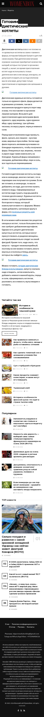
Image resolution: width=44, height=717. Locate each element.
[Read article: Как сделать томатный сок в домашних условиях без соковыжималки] (7, 355)
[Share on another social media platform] (39, 41)
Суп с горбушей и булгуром (26, 366)
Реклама (21, 627)
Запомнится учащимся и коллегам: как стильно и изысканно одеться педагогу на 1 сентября (27, 422)
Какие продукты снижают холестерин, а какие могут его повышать (26, 377)
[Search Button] (41, 3)
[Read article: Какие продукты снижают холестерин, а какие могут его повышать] (7, 377)
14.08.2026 (19, 405)
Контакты (30, 627)
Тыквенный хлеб (21, 388)
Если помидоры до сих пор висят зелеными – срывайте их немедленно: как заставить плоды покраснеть (27, 486)
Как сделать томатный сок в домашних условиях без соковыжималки (27, 355)
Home (4, 10)
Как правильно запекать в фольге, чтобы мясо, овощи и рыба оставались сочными (27, 342)
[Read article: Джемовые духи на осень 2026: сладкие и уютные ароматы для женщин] (7, 454)
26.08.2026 (19, 360)
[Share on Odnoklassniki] (32, 41)
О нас (7, 624)
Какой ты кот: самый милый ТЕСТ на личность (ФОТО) (24, 575)
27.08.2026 (24, 314)
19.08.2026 (19, 383)
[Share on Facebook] (12, 41)
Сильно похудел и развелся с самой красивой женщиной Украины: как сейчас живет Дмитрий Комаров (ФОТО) (15, 544)
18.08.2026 (19, 391)
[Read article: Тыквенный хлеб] (7, 390)
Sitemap (12, 627)
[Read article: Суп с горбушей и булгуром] (7, 368)
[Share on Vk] (26, 41)
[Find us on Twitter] (21, 710)
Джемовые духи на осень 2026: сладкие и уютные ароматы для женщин (25, 454)
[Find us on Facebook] (18, 710)
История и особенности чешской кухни (27, 308)
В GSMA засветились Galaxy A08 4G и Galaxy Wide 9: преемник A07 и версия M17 (25, 564)
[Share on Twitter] (19, 41)
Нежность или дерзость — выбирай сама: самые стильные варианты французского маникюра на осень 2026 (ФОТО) (27, 439)
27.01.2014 (7, 36)
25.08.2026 (19, 369)
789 (26, 369)
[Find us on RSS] (24, 710)
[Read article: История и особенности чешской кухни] (10, 310)
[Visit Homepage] (22, 3)
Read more (11, 333)
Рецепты (11, 10)
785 (36, 314)
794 (26, 383)
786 (26, 360)
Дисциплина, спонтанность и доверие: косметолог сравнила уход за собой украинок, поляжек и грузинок (27, 469)
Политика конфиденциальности (24, 624)
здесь (25, 255)
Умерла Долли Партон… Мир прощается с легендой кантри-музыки (24, 603)
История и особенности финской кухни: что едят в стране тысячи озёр (26, 399)
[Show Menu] (3, 3)
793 (26, 405)
